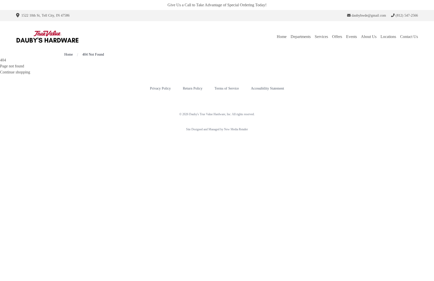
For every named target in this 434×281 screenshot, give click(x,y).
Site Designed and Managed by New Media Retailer (217, 129)
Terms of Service (226, 88)
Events (351, 36)
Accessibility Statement (267, 88)
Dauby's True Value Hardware (207, 114)
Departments (301, 36)
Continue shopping (15, 72)
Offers (337, 36)
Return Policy (192, 88)
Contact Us (409, 36)
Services (321, 36)
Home (282, 36)
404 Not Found (93, 54)
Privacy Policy (160, 88)
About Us (368, 36)
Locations (388, 36)
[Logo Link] (47, 36)
